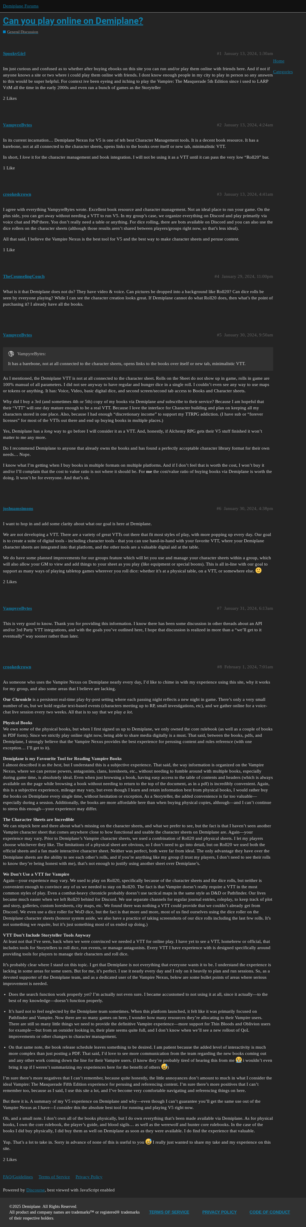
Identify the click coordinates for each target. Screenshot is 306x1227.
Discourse (35, 1190)
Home (278, 61)
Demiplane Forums (21, 6)
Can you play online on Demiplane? (73, 21)
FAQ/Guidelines (18, 1176)
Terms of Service (54, 1176)
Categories (283, 71)
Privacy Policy (89, 1176)
